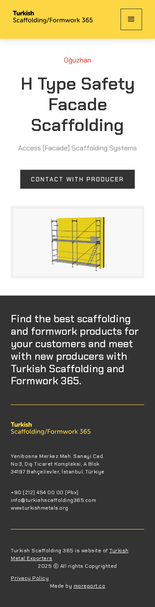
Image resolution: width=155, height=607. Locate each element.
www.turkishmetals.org (39, 507)
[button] (131, 19)
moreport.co (89, 585)
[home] (53, 19)
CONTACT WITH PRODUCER (77, 179)
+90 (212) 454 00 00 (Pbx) (45, 492)
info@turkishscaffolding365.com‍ (53, 500)
